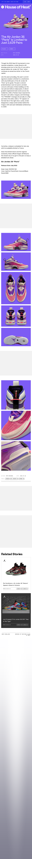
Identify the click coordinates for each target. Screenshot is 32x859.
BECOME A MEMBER (27, 1)
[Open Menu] (2, 7)
